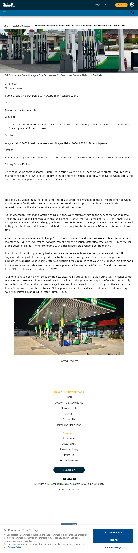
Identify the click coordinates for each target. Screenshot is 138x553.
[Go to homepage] (9, 5)
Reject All (113, 539)
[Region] (132, 4)
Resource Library (69, 449)
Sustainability (69, 444)
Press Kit (69, 455)
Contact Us (69, 419)
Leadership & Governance (69, 403)
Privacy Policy (14, 547)
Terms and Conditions (69, 425)
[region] (68, 539)
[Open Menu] (4, 13)
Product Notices (69, 461)
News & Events (69, 408)
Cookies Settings (113, 547)
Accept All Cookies (113, 532)
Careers (69, 414)
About (69, 397)
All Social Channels (69, 490)
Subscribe (69, 470)
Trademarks (69, 438)
